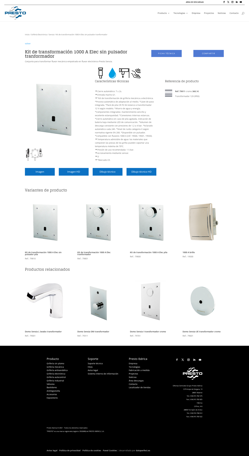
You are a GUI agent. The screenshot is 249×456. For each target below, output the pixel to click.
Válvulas (51, 384)
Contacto (234, 13)
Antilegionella (53, 390)
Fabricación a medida (139, 370)
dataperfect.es (143, 450)
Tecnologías (179, 13)
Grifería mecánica (55, 367)
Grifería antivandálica (57, 370)
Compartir (208, 53)
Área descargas (136, 380)
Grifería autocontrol (56, 377)
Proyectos (209, 13)
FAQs (90, 367)
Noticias (222, 13)
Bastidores (52, 387)
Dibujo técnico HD (141, 171)
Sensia (51, 34)
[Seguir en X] (182, 359)
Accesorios (52, 394)
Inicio (27, 34)
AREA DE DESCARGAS (195, 2)
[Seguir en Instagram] (188, 359)
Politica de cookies (91, 450)
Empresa (196, 13)
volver (28, 43)
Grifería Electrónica (39, 34)
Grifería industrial (55, 380)
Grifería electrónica (56, 373)
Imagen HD (73, 171)
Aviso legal (93, 370)
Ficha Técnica (166, 53)
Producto (162, 13)
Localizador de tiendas (140, 387)
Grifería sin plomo (55, 363)
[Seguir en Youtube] (200, 359)
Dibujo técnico (107, 171)
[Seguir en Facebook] (177, 359)
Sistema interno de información (103, 373)
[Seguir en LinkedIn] (194, 359)
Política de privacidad (70, 450)
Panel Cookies (110, 450)
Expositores (52, 397)
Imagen (40, 171)
